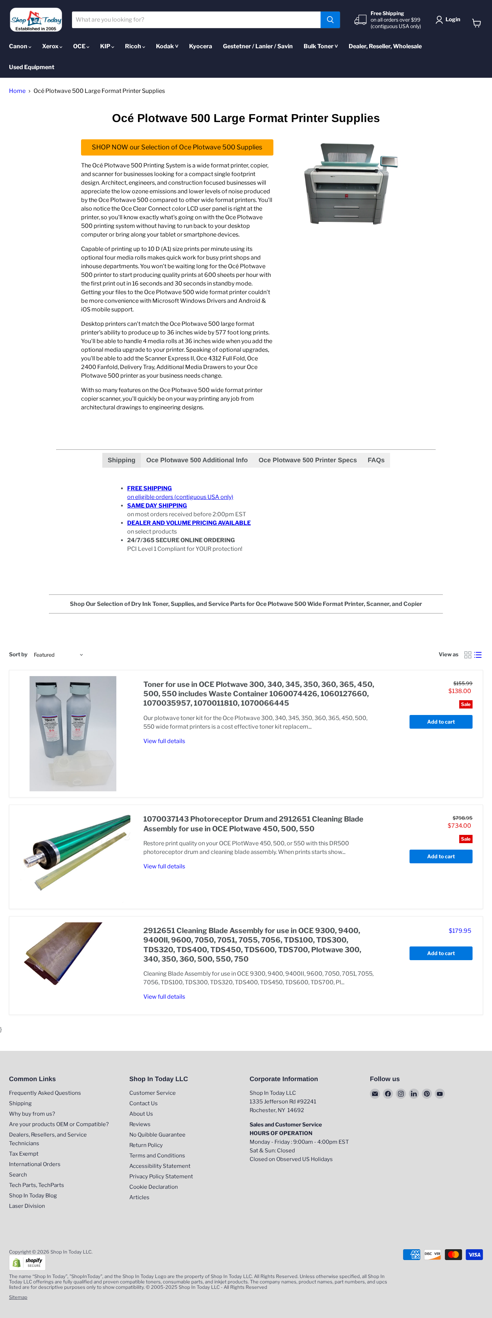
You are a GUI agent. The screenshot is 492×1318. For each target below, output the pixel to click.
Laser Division (27, 1206)
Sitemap (18, 1297)
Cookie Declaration (153, 1187)
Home (17, 91)
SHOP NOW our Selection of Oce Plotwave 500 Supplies (177, 147)
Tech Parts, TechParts (36, 1185)
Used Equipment (31, 67)
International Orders (35, 1164)
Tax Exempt (24, 1154)
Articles (139, 1197)
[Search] (330, 20)
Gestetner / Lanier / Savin (258, 46)
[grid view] (468, 655)
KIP (105, 46)
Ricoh (133, 46)
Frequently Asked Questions (45, 1093)
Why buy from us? (32, 1114)
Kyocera (200, 46)
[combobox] (196, 20)
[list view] (478, 655)
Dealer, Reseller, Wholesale (385, 46)
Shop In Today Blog (33, 1195)
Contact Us (143, 1103)
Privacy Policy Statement (161, 1176)
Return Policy (146, 1145)
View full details (164, 741)
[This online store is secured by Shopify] (27, 1269)
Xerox (50, 46)
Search (18, 1174)
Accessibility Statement (160, 1166)
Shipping (20, 1103)
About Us (141, 1114)
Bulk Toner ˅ (321, 46)
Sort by (18, 655)
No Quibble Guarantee (157, 1135)
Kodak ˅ (167, 46)
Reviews (140, 1124)
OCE (79, 46)
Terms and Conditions (157, 1155)
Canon (18, 46)
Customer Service (152, 1093)
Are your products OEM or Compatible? (59, 1124)
